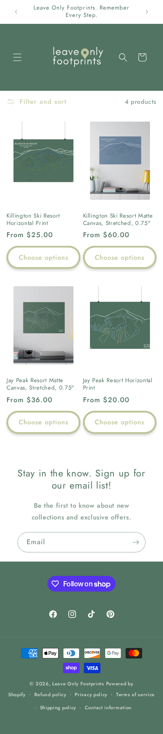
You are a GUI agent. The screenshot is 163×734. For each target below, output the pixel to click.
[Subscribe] (135, 542)
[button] (17, 57)
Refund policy (50, 694)
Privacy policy (91, 694)
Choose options (43, 257)
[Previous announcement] (16, 11)
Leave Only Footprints (78, 683)
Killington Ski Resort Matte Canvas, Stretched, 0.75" (118, 219)
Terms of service (135, 694)
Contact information (108, 707)
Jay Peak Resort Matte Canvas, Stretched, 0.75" (40, 384)
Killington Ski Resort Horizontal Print (33, 219)
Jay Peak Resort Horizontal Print (118, 384)
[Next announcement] (146, 11)
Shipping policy (58, 707)
